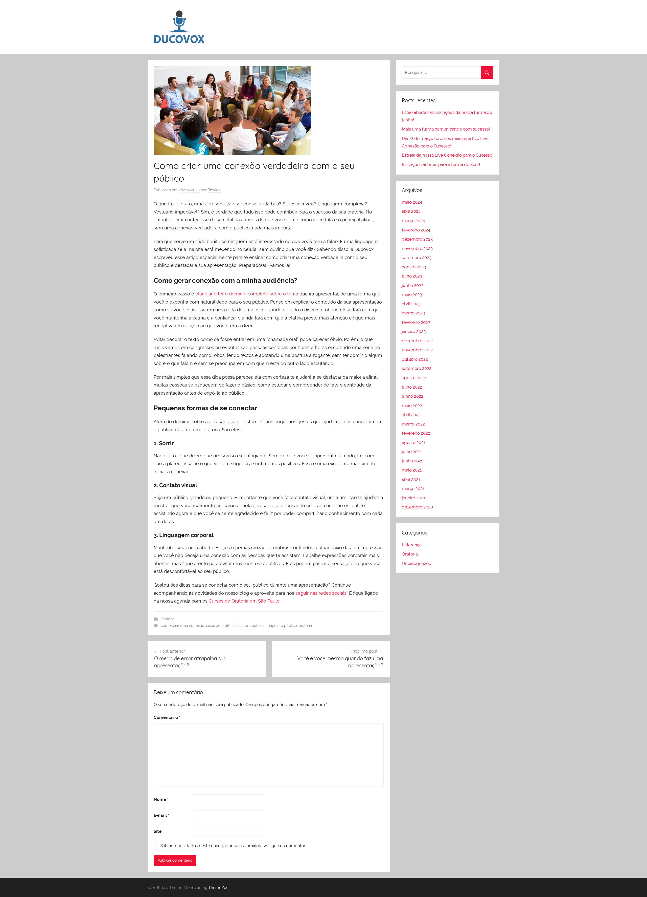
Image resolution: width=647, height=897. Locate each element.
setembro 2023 (416, 257)
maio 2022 (412, 405)
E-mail (161, 815)
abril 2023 (411, 303)
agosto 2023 (414, 266)
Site (157, 831)
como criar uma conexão (182, 625)
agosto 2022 (414, 377)
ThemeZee (218, 887)
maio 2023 (412, 294)
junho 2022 (412, 396)
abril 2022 (411, 414)
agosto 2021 (413, 442)
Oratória (167, 619)
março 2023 (413, 312)
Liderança (412, 544)
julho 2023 (412, 276)
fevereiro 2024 (416, 229)
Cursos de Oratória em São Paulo (244, 601)
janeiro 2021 (413, 497)
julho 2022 (412, 387)
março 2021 (413, 488)
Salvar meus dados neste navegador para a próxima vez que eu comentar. (233, 845)
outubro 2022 (415, 359)
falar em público (250, 625)
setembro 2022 (416, 368)
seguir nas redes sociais (320, 593)
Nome (161, 799)
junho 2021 (412, 460)
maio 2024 (412, 202)
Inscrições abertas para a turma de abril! (441, 164)
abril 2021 (411, 479)
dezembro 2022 (417, 340)
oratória (305, 625)
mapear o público (281, 625)
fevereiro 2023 (416, 322)
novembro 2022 (417, 349)
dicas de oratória (220, 625)
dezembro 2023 (417, 239)
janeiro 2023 (414, 331)
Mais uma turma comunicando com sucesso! (446, 129)
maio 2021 (412, 470)
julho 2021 (412, 451)
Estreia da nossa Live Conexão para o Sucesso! (447, 155)
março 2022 (413, 423)
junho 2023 (412, 285)
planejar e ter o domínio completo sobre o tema (246, 293)
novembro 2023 (417, 248)
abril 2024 (411, 211)
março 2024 (413, 220)
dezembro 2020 (417, 506)
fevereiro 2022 (416, 433)
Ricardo (214, 190)
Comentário (167, 717)
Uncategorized (416, 563)
